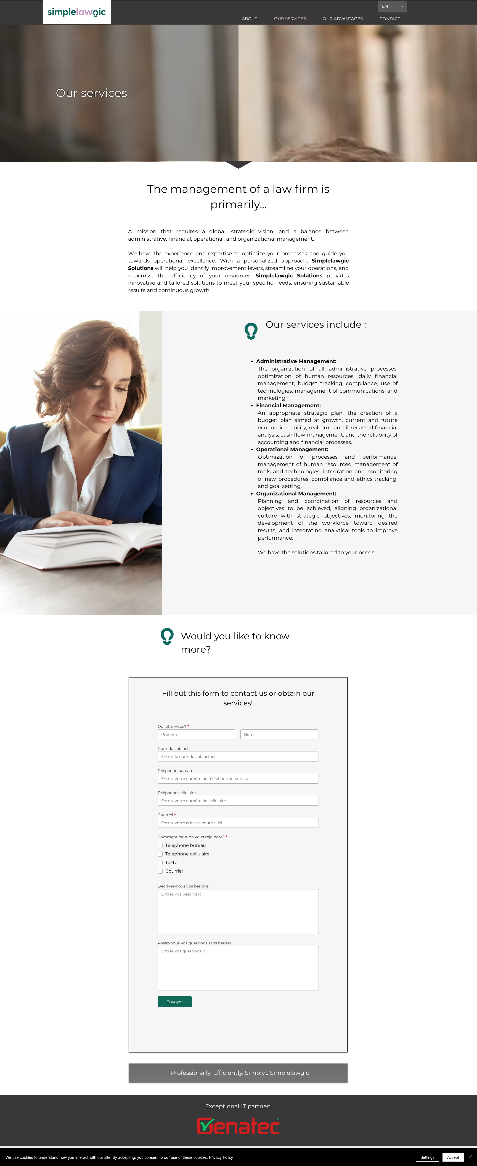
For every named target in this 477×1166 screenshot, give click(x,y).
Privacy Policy (221, 1157)
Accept (453, 1157)
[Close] (470, 1157)
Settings (427, 1157)
